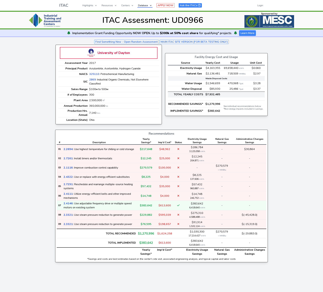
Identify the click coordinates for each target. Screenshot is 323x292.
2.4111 (68, 194)
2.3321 (68, 215)
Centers (125, 5)
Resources (107, 5)
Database (143, 5)
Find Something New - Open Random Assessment (126, 42)
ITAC (63, 5)
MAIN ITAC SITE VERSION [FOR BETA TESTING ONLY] (194, 42)
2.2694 (68, 149)
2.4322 (68, 177)
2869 (92, 79)
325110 (94, 74)
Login (260, 5)
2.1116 (68, 168)
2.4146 (68, 203)
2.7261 (68, 158)
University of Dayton (114, 53)
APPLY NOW (165, 5)
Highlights (87, 5)
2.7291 (68, 184)
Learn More (247, 33)
